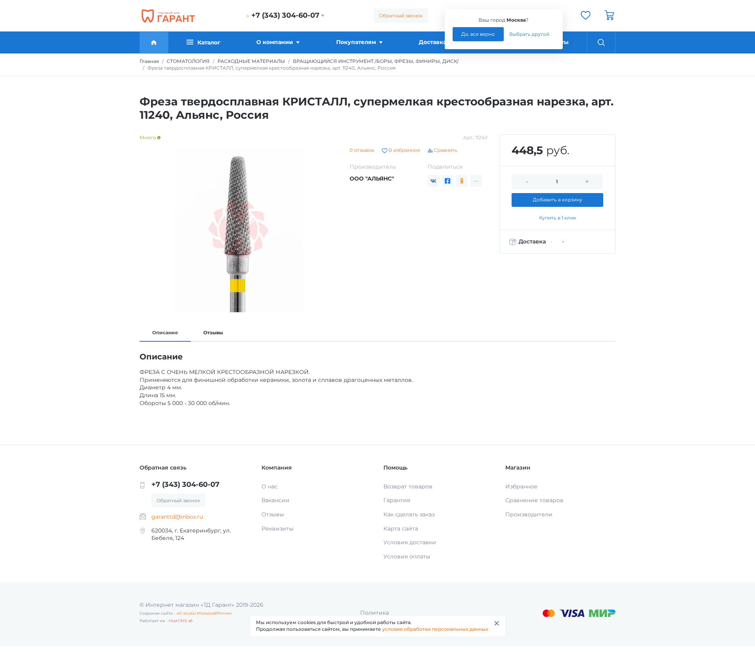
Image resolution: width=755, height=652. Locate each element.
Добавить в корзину (557, 200)
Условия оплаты (406, 556)
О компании (274, 42)
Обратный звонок (401, 15)
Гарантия (396, 500)
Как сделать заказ (409, 514)
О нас (269, 486)
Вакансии (275, 500)
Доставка (432, 42)
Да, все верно (478, 34)
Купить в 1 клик (557, 218)
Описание (165, 332)
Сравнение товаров (534, 500)
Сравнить (445, 150)
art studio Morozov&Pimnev (204, 613)
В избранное (403, 150)
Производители (528, 514)
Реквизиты (277, 528)
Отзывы (213, 332)
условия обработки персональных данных (435, 629)
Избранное (521, 486)
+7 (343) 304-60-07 (285, 15)
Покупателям (356, 42)
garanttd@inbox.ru (177, 516)
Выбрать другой (529, 34)
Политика (374, 612)
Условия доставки (409, 542)
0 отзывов (362, 150)
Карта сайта (400, 528)
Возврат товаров (408, 486)
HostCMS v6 (180, 620)
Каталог (208, 42)
